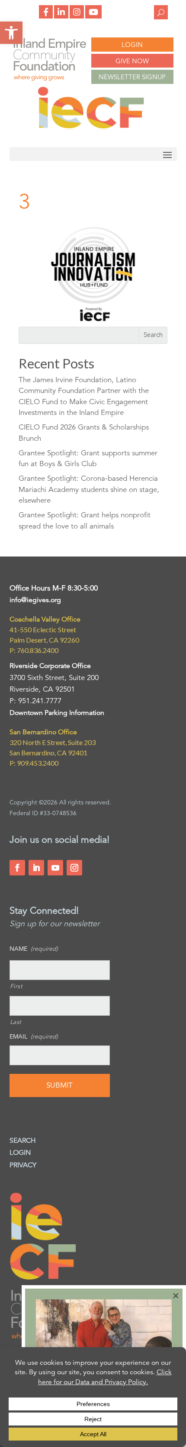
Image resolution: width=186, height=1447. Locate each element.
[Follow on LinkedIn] (36, 867)
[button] (11, 33)
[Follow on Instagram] (74, 867)
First (16, 986)
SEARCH (23, 1140)
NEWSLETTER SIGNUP (132, 77)
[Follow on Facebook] (17, 867)
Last (16, 1022)
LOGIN (132, 44)
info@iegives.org (35, 600)
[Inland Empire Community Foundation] (91, 127)
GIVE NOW (132, 61)
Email (34, 1036)
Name (34, 948)
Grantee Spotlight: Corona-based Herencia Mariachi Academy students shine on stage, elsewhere (89, 489)
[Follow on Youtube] (55, 867)
